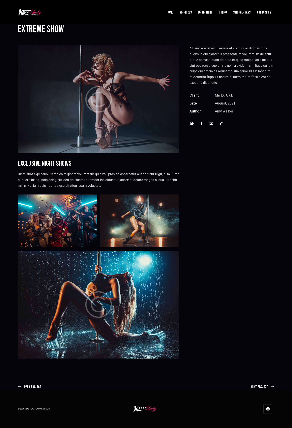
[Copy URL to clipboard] (221, 124)
